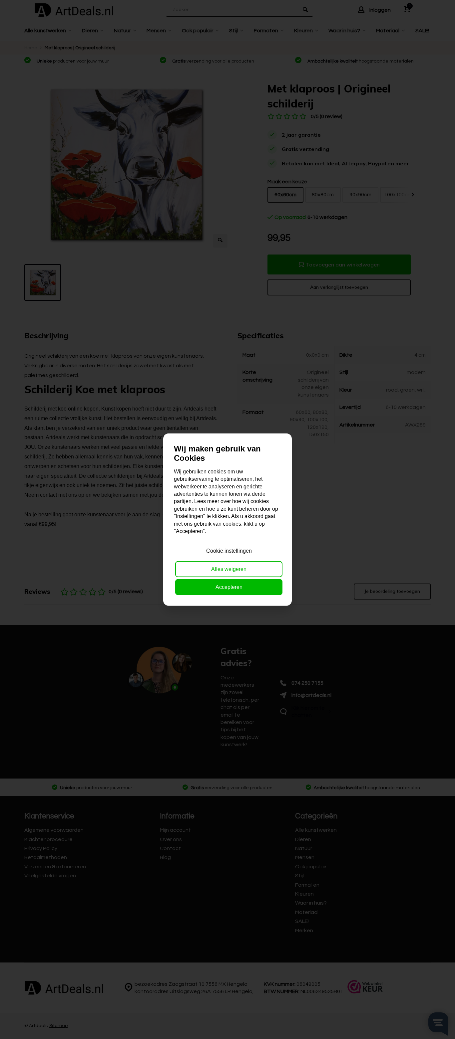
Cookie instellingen (229, 551)
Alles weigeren (228, 569)
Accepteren (229, 587)
